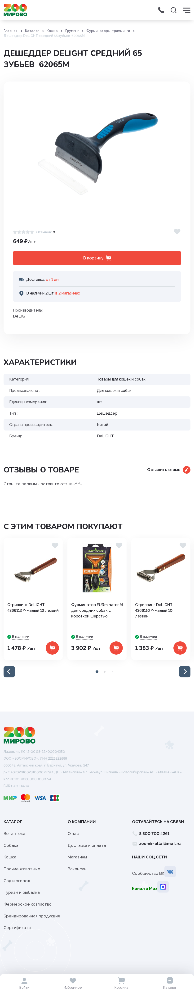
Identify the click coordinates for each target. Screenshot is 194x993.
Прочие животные (22, 868)
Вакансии (77, 868)
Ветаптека (14, 833)
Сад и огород (17, 880)
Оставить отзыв (164, 469)
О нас (73, 833)
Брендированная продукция (32, 916)
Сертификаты (17, 927)
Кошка (52, 31)
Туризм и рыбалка (22, 892)
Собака (11, 845)
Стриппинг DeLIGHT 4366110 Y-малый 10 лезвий (153, 610)
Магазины (77, 857)
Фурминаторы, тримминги (108, 31)
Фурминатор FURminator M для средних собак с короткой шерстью (97, 610)
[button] (9, 671)
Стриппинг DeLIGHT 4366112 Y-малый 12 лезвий (33, 608)
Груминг (72, 31)
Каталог (32, 31)
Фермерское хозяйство (28, 904)
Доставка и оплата (87, 845)
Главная (11, 31)
